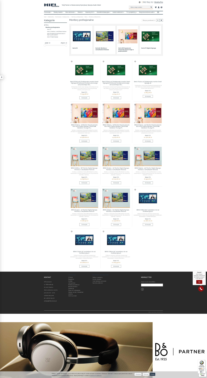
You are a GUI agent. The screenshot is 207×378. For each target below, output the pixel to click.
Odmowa (145, 374)
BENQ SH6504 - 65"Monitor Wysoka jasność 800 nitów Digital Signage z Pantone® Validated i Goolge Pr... (116, 126)
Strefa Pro (158, 2)
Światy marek (58, 12)
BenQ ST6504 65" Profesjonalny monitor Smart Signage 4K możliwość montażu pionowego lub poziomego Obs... (84, 83)
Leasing (70, 294)
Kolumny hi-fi (89, 12)
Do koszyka (84, 97)
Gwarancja (71, 288)
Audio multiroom (118, 12)
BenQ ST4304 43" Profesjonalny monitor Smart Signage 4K (148, 82)
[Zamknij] (206, 270)
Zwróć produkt (72, 296)
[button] (201, 289)
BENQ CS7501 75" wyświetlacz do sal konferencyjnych (84, 252)
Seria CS (75, 48)
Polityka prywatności (74, 284)
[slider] (45, 45)
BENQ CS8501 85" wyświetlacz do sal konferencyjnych (148, 210)
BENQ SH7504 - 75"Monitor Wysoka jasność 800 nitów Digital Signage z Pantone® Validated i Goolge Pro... (84, 126)
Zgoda (152, 374)
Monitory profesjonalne (53, 27)
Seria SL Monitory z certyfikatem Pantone (56, 31)
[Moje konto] (158, 7)
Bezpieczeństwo (72, 286)
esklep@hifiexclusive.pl (50, 301)
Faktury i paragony (98, 277)
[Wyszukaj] (151, 7)
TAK (199, 282)
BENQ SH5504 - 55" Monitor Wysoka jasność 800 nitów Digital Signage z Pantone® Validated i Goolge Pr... (147, 126)
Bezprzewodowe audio (146, 12)
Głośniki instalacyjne (103, 12)
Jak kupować (71, 283)
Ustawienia (138, 374)
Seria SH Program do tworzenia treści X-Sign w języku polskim (126, 49)
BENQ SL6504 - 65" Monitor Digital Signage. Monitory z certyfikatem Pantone (116, 210)
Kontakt (70, 281)
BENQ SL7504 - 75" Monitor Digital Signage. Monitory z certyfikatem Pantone (116, 168)
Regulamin (71, 279)
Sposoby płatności (98, 283)
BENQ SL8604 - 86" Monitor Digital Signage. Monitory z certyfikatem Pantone (84, 168)
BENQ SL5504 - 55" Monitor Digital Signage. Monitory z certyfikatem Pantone (148, 168)
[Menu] (204, 361)
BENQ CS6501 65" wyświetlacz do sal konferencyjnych (116, 252)
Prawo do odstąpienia (74, 290)
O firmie (70, 277)
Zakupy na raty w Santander (75, 292)
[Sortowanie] (157, 20)
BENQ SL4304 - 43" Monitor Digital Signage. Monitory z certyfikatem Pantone (84, 210)
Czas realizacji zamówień (99, 281)
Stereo (80, 12)
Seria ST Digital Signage (148, 48)
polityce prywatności (95, 375)
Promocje (47, 12)
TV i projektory (131, 12)
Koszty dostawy (97, 279)
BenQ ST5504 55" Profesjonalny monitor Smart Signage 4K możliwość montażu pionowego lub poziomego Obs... (116, 83)
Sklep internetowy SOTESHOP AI (155, 312)
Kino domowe (69, 12)
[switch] (201, 372)
